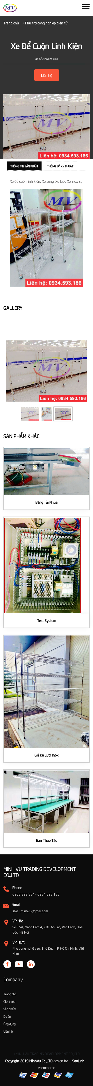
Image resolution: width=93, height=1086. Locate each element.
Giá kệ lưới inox (47, 754)
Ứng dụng (9, 1024)
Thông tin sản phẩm (24, 166)
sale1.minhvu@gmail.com (30, 910)
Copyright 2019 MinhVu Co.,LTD (29, 1060)
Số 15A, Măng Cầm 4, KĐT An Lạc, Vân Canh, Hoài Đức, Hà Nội (47, 929)
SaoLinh (78, 1060)
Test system (46, 620)
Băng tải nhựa (46, 501)
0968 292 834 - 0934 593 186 (36, 894)
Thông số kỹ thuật (60, 166)
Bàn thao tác (46, 839)
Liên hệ (46, 75)
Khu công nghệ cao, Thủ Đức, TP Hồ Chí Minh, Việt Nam (48, 951)
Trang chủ (11, 22)
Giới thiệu (9, 1001)
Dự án (7, 1016)
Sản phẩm (9, 1009)
